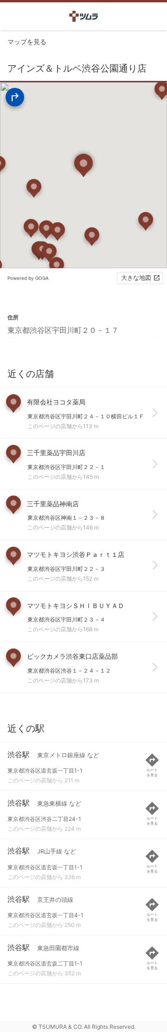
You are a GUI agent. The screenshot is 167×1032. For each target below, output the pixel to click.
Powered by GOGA (28, 278)
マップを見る (26, 42)
